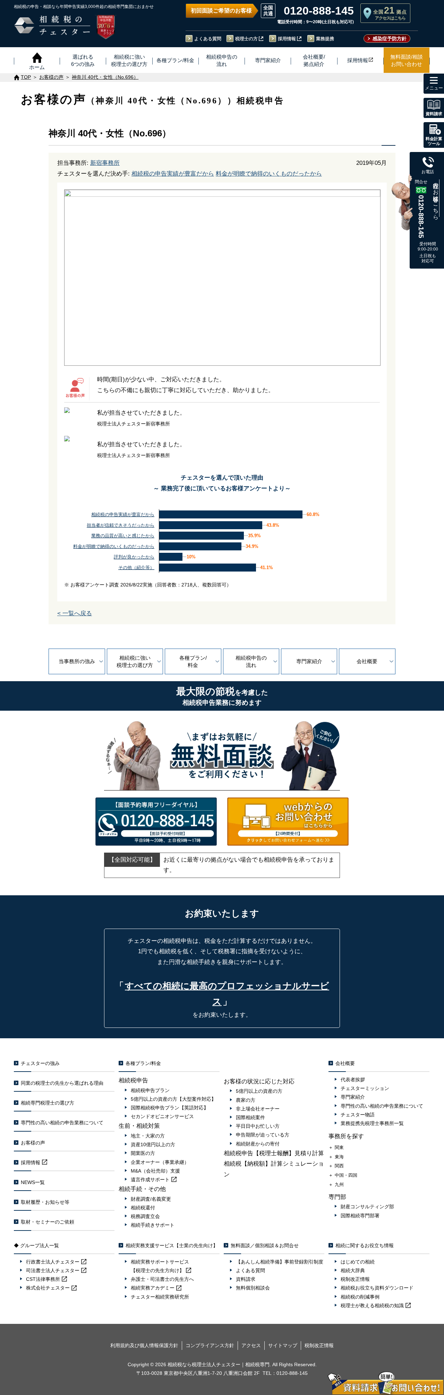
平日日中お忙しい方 (258, 1126)
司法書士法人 (52, 1270)
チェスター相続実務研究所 (160, 1297)
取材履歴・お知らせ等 (45, 1202)
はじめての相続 (358, 1262)
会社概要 (367, 661)
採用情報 (287, 38)
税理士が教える (372, 1305)
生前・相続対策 (139, 1126)
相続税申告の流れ (251, 661)
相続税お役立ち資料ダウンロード (377, 1288)
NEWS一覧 (33, 1182)
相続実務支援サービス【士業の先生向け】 (172, 1245)
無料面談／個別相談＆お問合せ (265, 1245)
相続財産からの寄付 (258, 1144)
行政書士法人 (52, 1262)
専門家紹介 (309, 661)
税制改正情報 (355, 1279)
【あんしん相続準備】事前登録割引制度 (279, 1262)
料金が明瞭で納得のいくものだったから (269, 173)
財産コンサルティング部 (367, 1206)
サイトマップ (282, 1345)
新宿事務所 (105, 163)
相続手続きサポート (152, 1225)
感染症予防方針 (390, 38)
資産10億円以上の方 (153, 1144)
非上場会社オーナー (258, 1108)
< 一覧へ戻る (74, 613)
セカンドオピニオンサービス (162, 1116)
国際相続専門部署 (360, 1215)
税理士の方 (246, 38)
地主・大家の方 (148, 1136)
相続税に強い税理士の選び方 (135, 661)
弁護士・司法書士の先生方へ (162, 1279)
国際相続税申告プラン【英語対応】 (169, 1107)
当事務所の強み (77, 661)
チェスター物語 (358, 1114)
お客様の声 (33, 1142)
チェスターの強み (40, 1063)
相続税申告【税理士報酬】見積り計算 (274, 1153)
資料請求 (245, 1279)
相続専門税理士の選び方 (47, 1103)
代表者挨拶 (353, 1079)
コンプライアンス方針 (210, 1345)
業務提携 (325, 38)
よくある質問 (207, 38)
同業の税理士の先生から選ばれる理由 (62, 1083)
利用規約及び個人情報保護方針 (144, 1345)
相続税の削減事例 (360, 1297)
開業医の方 (143, 1153)
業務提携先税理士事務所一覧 (372, 1123)
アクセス (251, 1345)
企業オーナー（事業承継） (160, 1162)
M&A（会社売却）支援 (155, 1171)
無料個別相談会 (253, 1288)
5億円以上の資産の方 (259, 1091)
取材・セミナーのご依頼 (47, 1222)
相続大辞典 (353, 1270)
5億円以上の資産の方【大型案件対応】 (173, 1099)
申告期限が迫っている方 (262, 1135)
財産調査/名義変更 (151, 1199)
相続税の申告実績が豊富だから (172, 173)
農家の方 (245, 1100)
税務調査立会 (145, 1216)
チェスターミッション (365, 1088)
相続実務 (152, 1288)
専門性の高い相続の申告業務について (62, 1122)
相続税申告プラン (150, 1090)
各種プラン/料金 (193, 661)
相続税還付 (143, 1207)
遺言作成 (150, 1179)
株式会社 (48, 1288)
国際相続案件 (250, 1117)
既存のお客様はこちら (436, 198)
